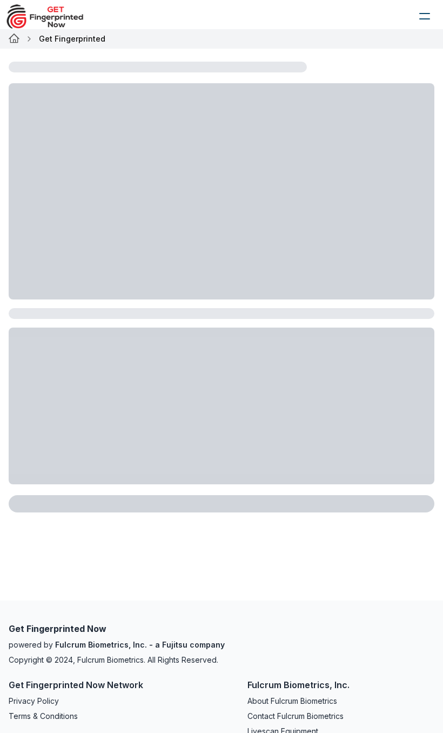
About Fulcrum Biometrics (292, 700)
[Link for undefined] (14, 39)
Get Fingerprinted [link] (72, 38)
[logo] (53, 16)
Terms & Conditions (43, 716)
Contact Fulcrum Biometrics (295, 716)
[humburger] (424, 16)
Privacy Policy (34, 700)
